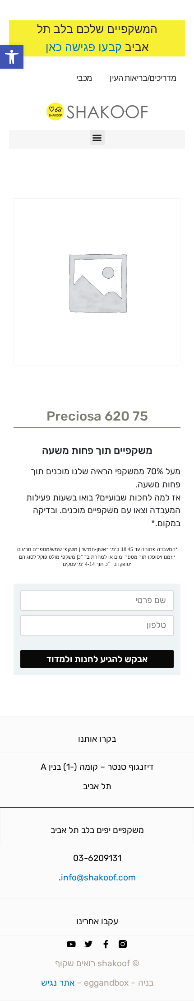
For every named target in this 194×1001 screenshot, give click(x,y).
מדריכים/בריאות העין (143, 78)
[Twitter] (88, 944)
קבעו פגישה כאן (84, 47)
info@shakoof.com (98, 877)
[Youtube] (71, 944)
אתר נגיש (57, 983)
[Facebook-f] (106, 944)
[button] (11, 57)
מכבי (84, 78)
